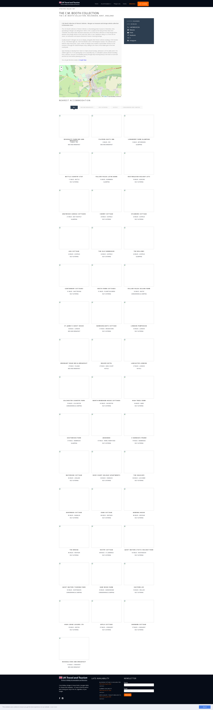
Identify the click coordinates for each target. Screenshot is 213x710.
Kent (74, 9)
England (69, 9)
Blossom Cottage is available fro (110, 682)
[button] (90, 80)
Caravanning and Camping (131, 107)
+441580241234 (134, 27)
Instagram (132, 40)
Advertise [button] (132, 4)
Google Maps (82, 60)
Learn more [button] (53, 707)
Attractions (62, 9)
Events (125, 4)
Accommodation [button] (105, 4)
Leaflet (105, 96)
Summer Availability (105, 688)
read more (101, 686)
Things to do (117, 4)
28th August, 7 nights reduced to (110, 695)
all (74, 107)
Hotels (115, 107)
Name (126, 682)
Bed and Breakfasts (87, 107)
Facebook (132, 35)
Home (96, 4)
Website (132, 30)
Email (131, 32)
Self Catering (103, 107)
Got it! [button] (205, 707)
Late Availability (143, 4)
